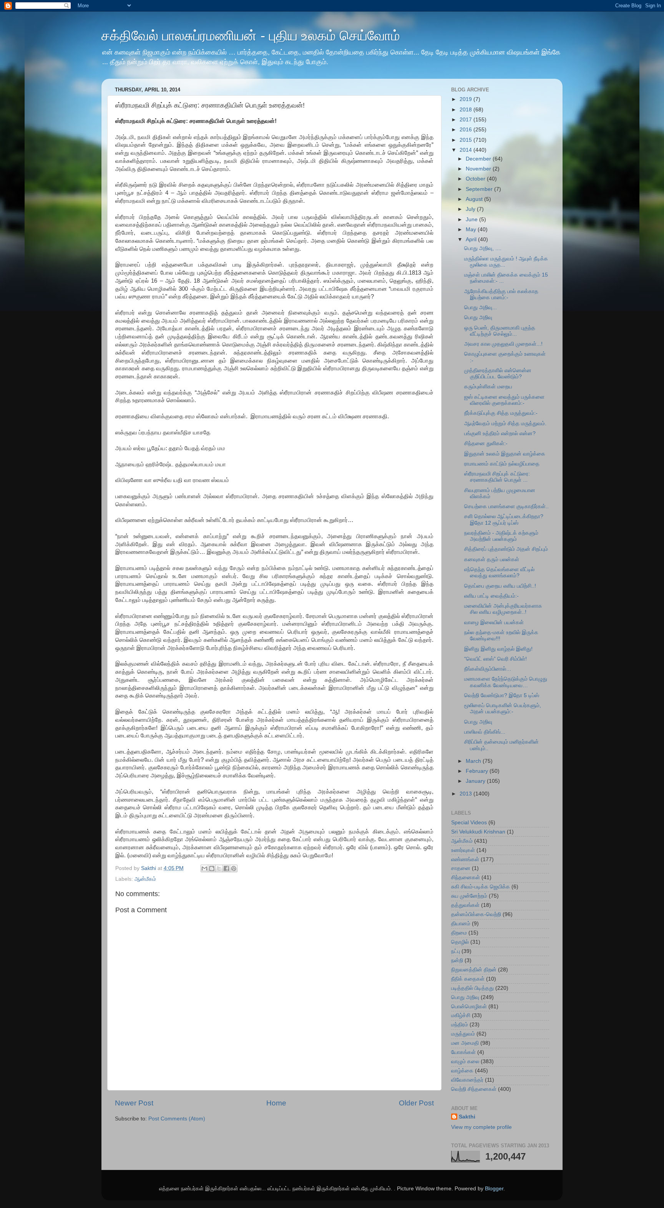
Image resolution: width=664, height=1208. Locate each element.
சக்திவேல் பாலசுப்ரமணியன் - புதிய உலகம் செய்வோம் (250, 35)
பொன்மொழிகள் (469, 1006)
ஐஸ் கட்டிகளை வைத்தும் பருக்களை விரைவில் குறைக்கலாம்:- (504, 400)
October (476, 179)
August (475, 199)
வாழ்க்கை (462, 1071)
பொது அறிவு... (480, 307)
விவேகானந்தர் (467, 1080)
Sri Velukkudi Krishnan (478, 832)
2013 (466, 794)
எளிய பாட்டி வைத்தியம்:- (491, 596)
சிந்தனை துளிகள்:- (486, 443)
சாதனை (460, 868)
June (472, 219)
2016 (466, 130)
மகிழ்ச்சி (460, 1015)
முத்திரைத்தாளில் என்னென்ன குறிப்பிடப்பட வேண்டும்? (497, 373)
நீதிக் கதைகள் (468, 979)
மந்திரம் (459, 1024)
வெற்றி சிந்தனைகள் (473, 1089)
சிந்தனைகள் (465, 877)
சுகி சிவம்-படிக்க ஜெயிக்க (480, 887)
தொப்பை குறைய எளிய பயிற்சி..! (500, 586)
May (472, 229)
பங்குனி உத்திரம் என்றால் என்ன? (500, 433)
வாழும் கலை (465, 1061)
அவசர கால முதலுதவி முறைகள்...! (503, 344)
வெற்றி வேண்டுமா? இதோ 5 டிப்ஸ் (501, 695)
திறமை (459, 933)
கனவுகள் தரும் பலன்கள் (491, 559)
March (474, 761)
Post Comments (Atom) (176, 1119)
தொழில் (460, 942)
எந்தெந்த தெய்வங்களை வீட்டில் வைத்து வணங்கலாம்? (499, 572)
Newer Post (134, 1103)
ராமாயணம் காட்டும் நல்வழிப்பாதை (502, 464)
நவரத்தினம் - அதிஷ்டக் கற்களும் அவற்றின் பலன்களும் (501, 536)
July (471, 209)
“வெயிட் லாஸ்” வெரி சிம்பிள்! (495, 659)
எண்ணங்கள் (465, 859)
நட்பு (455, 951)
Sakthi (467, 1117)
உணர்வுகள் (463, 850)
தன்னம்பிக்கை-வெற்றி (476, 914)
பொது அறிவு (478, 317)
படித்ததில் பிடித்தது (472, 988)
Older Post (416, 1103)
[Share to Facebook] (226, 868)
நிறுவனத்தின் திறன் (473, 970)
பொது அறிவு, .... (482, 248)
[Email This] (204, 868)
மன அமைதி (465, 1043)
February (478, 771)
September (480, 189)
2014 (466, 150)
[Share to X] (219, 868)
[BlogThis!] (212, 868)
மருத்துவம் (463, 1034)
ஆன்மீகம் (145, 879)
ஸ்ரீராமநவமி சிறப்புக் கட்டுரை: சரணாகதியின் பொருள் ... (497, 477)
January (476, 781)
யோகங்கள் (463, 1052)
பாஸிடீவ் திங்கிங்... (484, 732)
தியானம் (460, 923)
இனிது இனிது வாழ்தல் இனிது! (498, 649)
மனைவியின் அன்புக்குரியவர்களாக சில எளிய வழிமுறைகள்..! (503, 609)
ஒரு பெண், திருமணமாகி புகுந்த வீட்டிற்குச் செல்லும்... (499, 331)
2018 (466, 110)
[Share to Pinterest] (233, 868)
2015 (466, 140)
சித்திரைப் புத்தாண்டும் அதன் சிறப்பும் (506, 549)
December (479, 159)
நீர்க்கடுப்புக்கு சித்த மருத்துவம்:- (501, 413)
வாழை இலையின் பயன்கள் (494, 622)
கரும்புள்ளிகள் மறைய (488, 386)
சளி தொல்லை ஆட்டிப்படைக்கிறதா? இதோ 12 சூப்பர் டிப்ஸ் (503, 519)
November (479, 169)
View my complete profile (481, 1127)
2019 (466, 99)
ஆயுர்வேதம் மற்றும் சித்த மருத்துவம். (505, 423)
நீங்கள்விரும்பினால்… (487, 669)
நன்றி (457, 960)
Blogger (494, 1188)
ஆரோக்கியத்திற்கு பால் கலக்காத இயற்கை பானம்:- (501, 294)
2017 (466, 120)
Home (276, 1103)
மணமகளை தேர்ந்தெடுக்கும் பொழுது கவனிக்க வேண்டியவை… (505, 682)
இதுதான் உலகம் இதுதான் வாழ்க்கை (504, 454)
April (472, 239)
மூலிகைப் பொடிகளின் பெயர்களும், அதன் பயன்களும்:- (502, 708)
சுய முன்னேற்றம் (469, 896)
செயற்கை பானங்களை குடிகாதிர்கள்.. (506, 506)
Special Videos (469, 822)
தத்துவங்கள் (465, 905)
